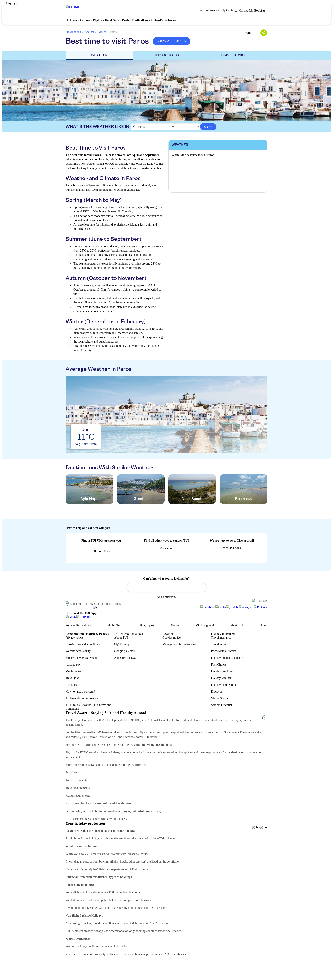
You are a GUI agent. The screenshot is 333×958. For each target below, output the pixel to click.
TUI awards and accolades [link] (82, 698)
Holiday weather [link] (221, 678)
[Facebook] (207, 607)
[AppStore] (83, 616)
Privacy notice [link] (74, 637)
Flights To (113, 625)
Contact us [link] (166, 548)
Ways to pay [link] (73, 664)
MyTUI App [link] (122, 644)
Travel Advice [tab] (234, 55)
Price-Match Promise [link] (223, 651)
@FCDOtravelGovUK (93, 737)
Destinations (73, 32)
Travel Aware (74, 772)
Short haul (236, 625)
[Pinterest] (260, 607)
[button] (250, 10)
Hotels (263, 625)
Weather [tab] (99, 55)
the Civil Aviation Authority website (94, 954)
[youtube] (232, 607)
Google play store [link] (125, 651)
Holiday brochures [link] (222, 671)
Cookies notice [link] (171, 637)
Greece (102, 32)
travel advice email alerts (104, 752)
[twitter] (220, 607)
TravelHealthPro (82, 803)
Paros (113, 32)
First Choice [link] (218, 664)
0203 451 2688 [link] (232, 548)
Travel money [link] (219, 644)
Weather (89, 32)
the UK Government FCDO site (90, 744)
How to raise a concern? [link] (80, 691)
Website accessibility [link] (78, 651)
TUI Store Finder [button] (101, 551)
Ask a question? (166, 596)
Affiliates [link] (71, 684)
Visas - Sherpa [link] (220, 698)
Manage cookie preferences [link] (179, 644)
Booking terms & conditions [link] (83, 644)
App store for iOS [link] (125, 657)
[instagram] (246, 607)
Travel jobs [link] (72, 678)
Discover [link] (216, 691)
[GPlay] (71, 616)
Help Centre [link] (226, 10)
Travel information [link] (208, 10)
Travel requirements (78, 787)
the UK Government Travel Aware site (237, 732)
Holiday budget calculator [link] (226, 657)
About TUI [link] (121, 637)
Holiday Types (145, 625)
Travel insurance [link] (221, 637)
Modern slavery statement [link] (81, 657)
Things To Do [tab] (166, 55)
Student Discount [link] (221, 705)
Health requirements (78, 795)
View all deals (171, 41)
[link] (72, 6)
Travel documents (76, 780)
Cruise (175, 625)
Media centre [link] (73, 671)
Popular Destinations (78, 625)
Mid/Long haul (204, 625)
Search (208, 126)
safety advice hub (86, 811)
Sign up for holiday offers (105, 603)
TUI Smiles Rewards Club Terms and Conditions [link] (88, 706)
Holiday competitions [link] (224, 684)
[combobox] (166, 587)
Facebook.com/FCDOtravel (140, 737)
